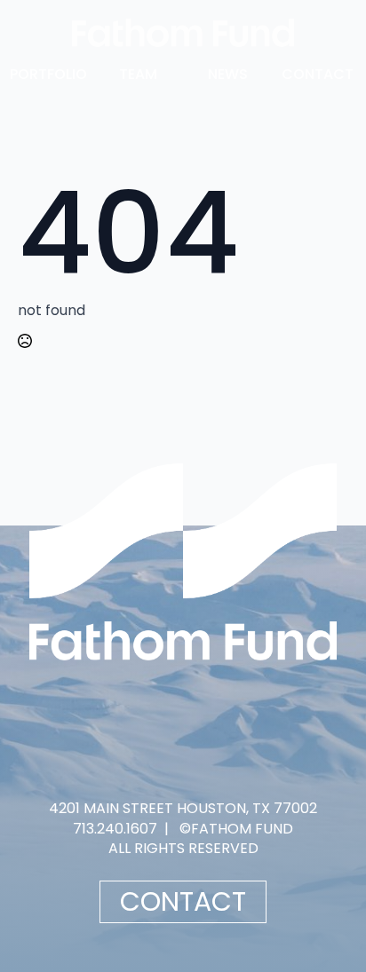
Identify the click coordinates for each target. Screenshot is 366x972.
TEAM (138, 74)
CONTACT (318, 74)
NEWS (228, 74)
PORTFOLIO (48, 74)
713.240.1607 (115, 828)
